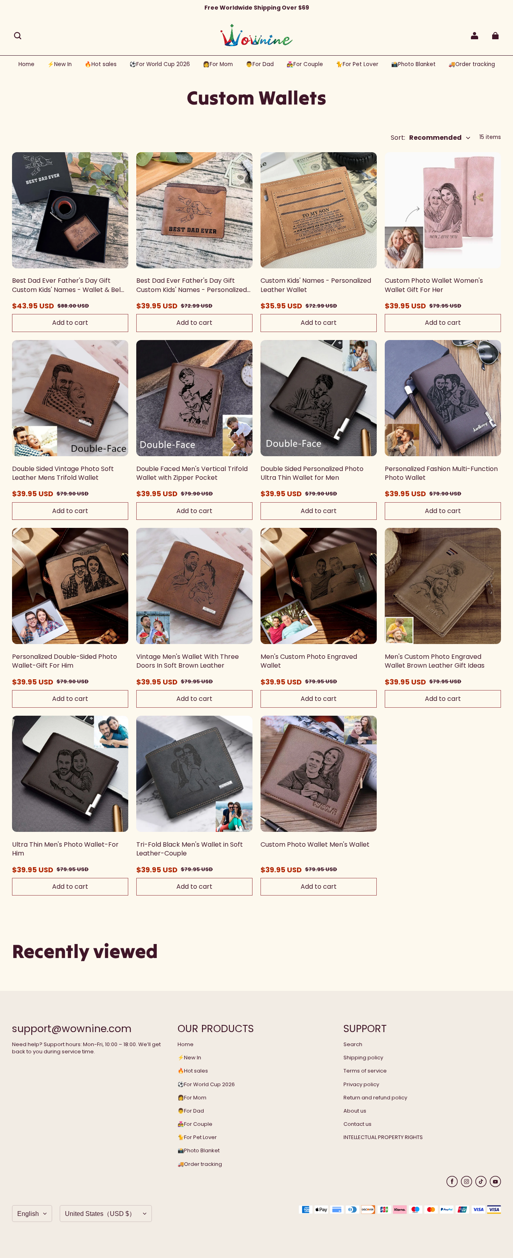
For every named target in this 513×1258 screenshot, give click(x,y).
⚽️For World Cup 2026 (206, 1084)
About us (354, 1111)
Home (186, 1044)
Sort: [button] (426, 137)
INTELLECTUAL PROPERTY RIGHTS (383, 1137)
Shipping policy (363, 1057)
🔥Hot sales (193, 1071)
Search (352, 1044)
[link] (159, 65)
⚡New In (189, 1057)
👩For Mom (192, 1097)
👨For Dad (191, 1111)
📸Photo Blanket (199, 1150)
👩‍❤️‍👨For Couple (195, 1124)
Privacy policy (361, 1084)
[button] (17, 35)
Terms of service (365, 1071)
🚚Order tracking (200, 1164)
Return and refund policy (375, 1097)
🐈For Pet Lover (197, 1137)
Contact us (357, 1124)
